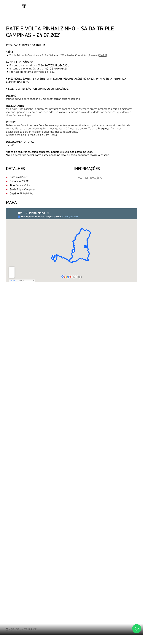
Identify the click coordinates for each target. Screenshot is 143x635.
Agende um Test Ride (22, 629)
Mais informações (90, 178)
